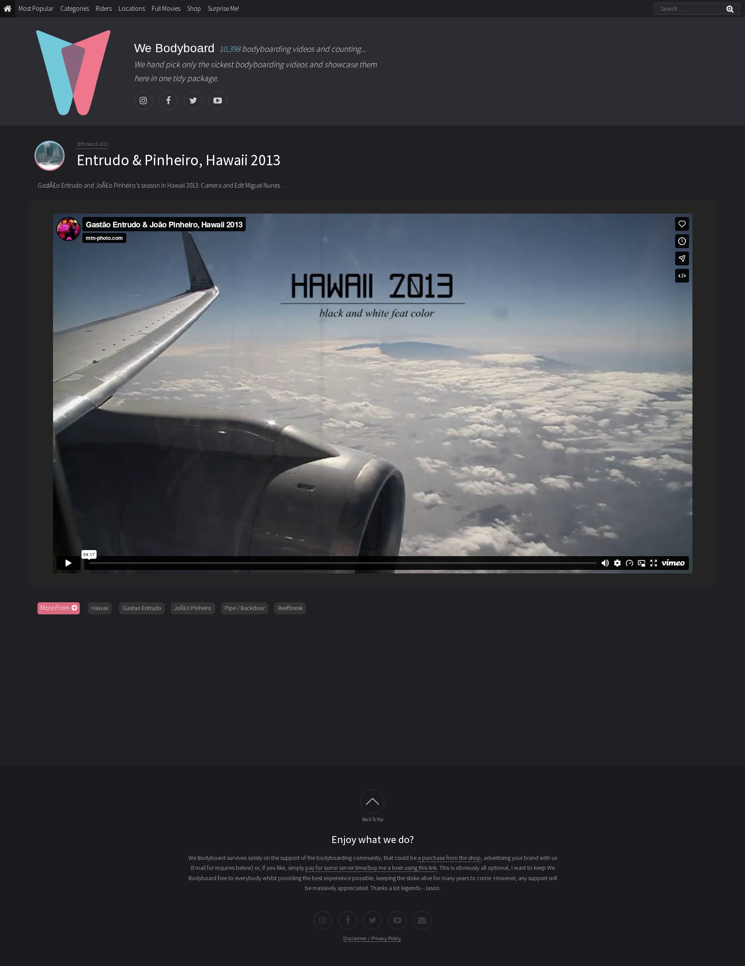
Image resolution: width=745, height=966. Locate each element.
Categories (74, 8)
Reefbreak (290, 608)
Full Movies (166, 8)
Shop (194, 8)
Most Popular (36, 8)
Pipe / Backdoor (245, 608)
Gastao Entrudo (142, 608)
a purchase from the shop (449, 858)
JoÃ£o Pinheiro (192, 608)
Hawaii (99, 608)
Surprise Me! (223, 8)
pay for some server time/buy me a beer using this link (371, 868)
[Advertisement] (372, 686)
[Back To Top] (372, 802)
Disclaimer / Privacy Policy (372, 938)
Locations (132, 8)
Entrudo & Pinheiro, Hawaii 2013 (178, 160)
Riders (104, 8)
